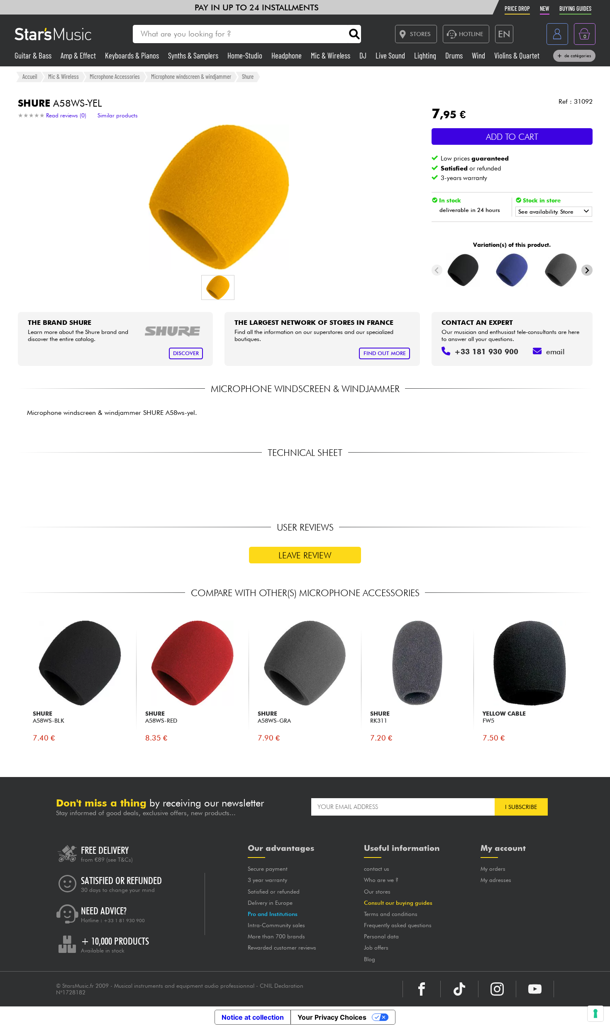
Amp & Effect (79, 55)
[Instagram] (497, 989)
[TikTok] (459, 989)
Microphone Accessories (115, 76)
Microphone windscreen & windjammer (191, 76)
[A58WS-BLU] (511, 270)
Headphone (287, 55)
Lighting (426, 55)
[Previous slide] (437, 270)
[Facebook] (421, 989)
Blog (369, 959)
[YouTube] (535, 989)
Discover (186, 353)
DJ (363, 55)
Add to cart (512, 137)
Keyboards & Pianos (133, 55)
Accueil (29, 76)
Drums (454, 55)
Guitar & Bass (34, 55)
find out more (385, 353)
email (555, 351)
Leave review (305, 555)
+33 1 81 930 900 (124, 920)
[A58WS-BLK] (462, 270)
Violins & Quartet (516, 55)
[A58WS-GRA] (560, 270)
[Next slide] (587, 270)
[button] (217, 287)
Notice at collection (253, 1017)
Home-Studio (245, 55)
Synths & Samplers (194, 55)
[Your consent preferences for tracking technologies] (595, 1013)
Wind (479, 55)
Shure (248, 76)
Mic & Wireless (331, 55)
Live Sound (391, 55)
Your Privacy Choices (332, 1017)
